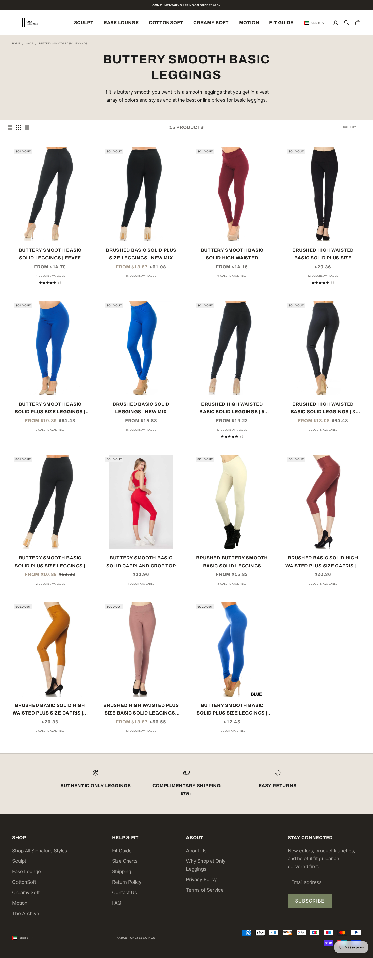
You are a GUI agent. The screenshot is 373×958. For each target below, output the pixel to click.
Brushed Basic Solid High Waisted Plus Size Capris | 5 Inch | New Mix (322, 562)
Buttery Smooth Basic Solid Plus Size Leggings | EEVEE (50, 562)
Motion (249, 22)
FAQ (116, 903)
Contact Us (124, 892)
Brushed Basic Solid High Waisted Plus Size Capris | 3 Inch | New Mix (50, 710)
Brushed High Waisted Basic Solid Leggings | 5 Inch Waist (231, 409)
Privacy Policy (201, 879)
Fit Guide (281, 22)
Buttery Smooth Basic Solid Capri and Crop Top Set (141, 562)
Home (16, 43)
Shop (29, 43)
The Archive (25, 913)
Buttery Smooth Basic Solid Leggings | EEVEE (50, 254)
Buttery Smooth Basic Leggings (63, 43)
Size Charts (125, 861)
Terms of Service (205, 890)
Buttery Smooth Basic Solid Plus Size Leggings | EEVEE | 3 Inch (50, 409)
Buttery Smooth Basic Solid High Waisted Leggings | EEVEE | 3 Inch (232, 255)
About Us (196, 851)
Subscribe (310, 901)
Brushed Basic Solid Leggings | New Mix (141, 408)
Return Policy (126, 882)
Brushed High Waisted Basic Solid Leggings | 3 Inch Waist (323, 409)
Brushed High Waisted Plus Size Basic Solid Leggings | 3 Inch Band (141, 710)
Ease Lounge (121, 22)
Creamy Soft (211, 22)
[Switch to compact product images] (27, 127)
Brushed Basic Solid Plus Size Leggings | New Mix (141, 254)
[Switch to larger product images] (10, 127)
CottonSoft (166, 22)
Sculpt (84, 22)
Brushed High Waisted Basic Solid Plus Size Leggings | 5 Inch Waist (322, 255)
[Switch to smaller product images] (18, 127)
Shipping (121, 871)
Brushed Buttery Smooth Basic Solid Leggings (232, 561)
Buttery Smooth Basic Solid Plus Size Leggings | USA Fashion (232, 710)
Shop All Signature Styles (39, 851)
